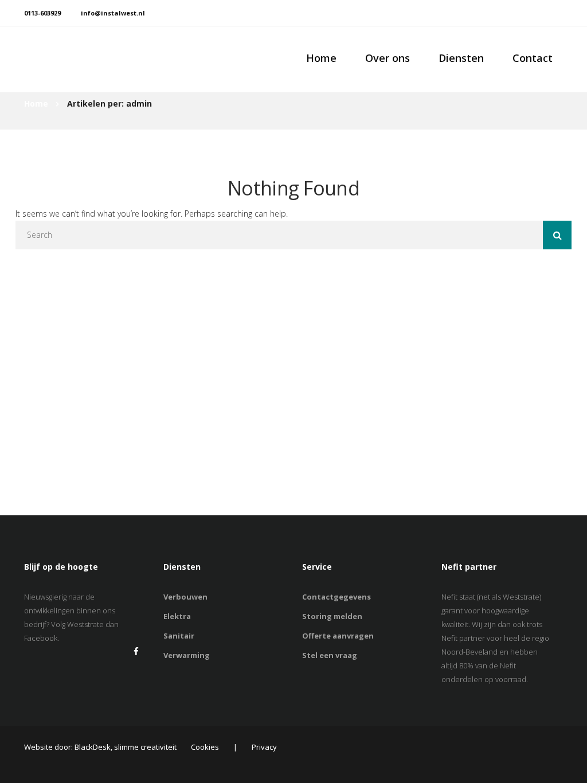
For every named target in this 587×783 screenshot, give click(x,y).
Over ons (387, 58)
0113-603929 (42, 13)
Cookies (205, 747)
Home (321, 58)
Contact (532, 58)
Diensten (461, 58)
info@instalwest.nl (113, 13)
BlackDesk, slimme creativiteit (126, 747)
